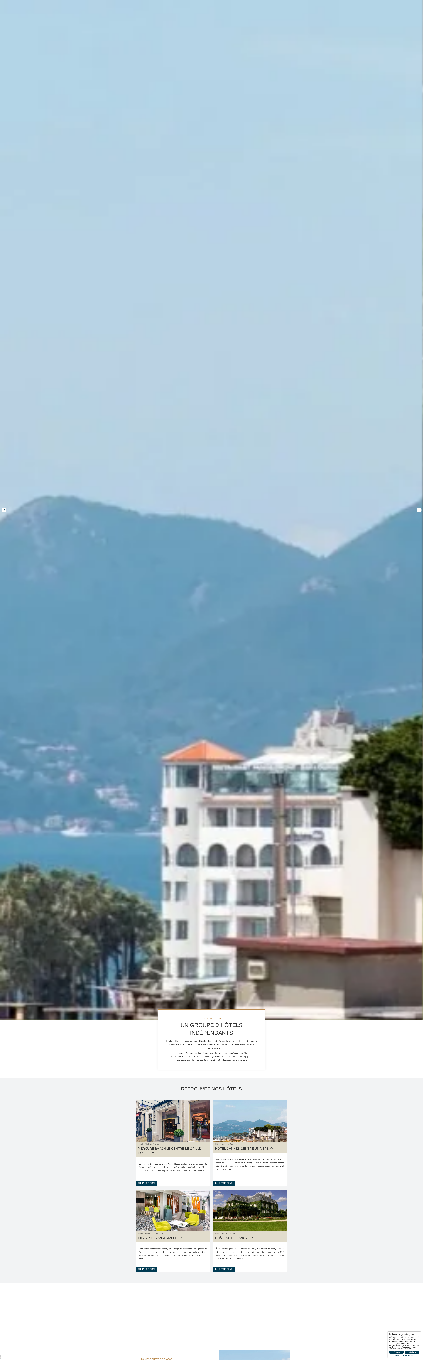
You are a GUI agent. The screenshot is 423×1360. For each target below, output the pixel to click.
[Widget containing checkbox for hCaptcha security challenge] (255, 1209)
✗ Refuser (412, 1352)
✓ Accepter (396, 1352)
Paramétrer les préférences (404, 1355)
